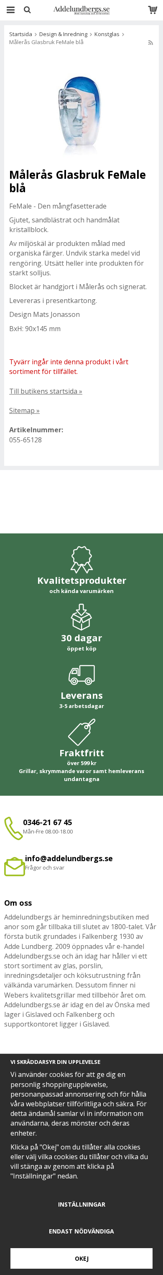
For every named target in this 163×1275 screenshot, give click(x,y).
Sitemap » (24, 410)
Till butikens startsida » (45, 391)
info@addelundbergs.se (69, 858)
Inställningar (81, 1204)
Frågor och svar (44, 867)
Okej (82, 1258)
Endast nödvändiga (81, 1231)
